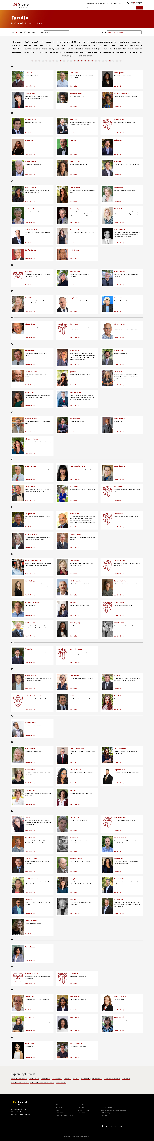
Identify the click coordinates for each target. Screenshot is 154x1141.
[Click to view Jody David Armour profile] (62, 97)
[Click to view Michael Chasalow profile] (18, 236)
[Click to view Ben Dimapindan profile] (107, 278)
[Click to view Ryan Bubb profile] (107, 168)
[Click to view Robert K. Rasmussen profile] (62, 755)
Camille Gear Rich (75, 770)
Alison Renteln (30, 770)
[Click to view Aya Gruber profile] (62, 378)
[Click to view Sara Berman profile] (18, 146)
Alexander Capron (76, 209)
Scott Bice (73, 140)
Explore (126, 8)
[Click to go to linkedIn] (116, 1126)
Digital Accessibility (105, 1112)
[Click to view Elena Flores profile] (62, 329)
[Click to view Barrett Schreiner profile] (107, 844)
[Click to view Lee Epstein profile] (107, 304)
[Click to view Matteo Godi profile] (107, 357)
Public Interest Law (61, 1082)
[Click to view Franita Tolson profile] (18, 953)
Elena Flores (74, 324)
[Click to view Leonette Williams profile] (107, 1003)
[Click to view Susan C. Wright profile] (107, 1023)
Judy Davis (28, 271)
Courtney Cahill (75, 188)
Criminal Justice (45, 1078)
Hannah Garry (74, 350)
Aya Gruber (73, 372)
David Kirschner (119, 466)
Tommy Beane (119, 119)
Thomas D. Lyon (75, 534)
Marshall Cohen (119, 229)
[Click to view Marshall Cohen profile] (107, 236)
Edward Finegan (30, 324)
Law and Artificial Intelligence (112, 1078)
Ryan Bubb (118, 161)
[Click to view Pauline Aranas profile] (18, 100)
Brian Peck (117, 675)
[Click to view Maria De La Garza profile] (62, 278)
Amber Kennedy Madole (33, 560)
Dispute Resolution (57, 1078)
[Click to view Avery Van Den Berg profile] (18, 978)
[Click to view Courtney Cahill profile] (62, 194)
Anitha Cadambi (30, 188)
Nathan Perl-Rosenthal (33, 696)
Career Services (90, 3)
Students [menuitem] (117, 8)
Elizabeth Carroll (120, 209)
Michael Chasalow (31, 229)
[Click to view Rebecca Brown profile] (62, 168)
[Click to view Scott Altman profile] (62, 79)
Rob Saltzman (74, 817)
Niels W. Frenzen (119, 324)
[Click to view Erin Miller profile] (62, 609)
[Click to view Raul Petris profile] (62, 702)
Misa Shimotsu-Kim (31, 879)
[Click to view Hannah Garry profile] (62, 357)
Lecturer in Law (31, 32)
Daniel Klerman (30, 487)
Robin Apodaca (119, 73)
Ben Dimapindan (119, 271)
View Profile (28, 86)
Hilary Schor (74, 838)
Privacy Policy (104, 1105)
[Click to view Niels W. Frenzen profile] (107, 330)
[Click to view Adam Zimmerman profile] (62, 1050)
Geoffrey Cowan (30, 250)
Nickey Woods (74, 1017)
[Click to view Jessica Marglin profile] (107, 565)
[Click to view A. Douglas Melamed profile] (18, 609)
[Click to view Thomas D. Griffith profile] (18, 376)
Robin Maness (74, 560)
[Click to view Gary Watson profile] (18, 1003)
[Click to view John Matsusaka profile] (62, 587)
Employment (81, 1112)
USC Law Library (113, 3)
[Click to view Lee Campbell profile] (18, 215)
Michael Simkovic (120, 879)
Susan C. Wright (119, 1017)
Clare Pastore (74, 675)
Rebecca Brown (75, 161)
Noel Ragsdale (30, 748)
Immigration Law (85, 1078)
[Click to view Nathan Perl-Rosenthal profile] (18, 701)
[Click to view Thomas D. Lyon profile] (62, 541)
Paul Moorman (30, 623)
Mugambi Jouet (119, 418)
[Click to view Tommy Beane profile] (107, 124)
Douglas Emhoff (75, 298)
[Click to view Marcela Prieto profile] (107, 702)
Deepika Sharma (119, 858)
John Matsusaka (75, 581)
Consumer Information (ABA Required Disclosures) (113, 1110)
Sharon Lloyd (118, 514)
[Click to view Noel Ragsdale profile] (18, 755)
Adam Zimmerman (76, 1043)
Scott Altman (74, 73)
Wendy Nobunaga (76, 649)
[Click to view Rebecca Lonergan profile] (18, 541)
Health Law (76, 1078)
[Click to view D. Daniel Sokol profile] (107, 906)
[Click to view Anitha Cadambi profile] (18, 194)
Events (57, 1110)
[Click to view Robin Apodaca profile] (107, 79)
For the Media (59, 1112)
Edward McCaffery (120, 581)
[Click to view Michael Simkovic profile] (107, 885)
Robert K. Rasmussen (77, 748)
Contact (120, 3)
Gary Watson (29, 996)
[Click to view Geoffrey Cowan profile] (18, 254)
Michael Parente (30, 675)
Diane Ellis (28, 298)
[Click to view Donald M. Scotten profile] (18, 865)
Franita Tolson (30, 947)
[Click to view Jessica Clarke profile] (62, 236)
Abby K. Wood (29, 1017)
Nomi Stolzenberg (31, 921)
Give (132, 8)
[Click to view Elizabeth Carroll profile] (107, 215)
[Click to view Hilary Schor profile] (62, 844)
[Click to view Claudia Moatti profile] (107, 607)
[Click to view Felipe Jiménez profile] (62, 425)
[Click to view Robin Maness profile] (62, 567)
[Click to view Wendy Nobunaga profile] (62, 654)
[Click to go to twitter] (111, 1126)
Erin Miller (73, 602)
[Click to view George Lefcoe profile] (18, 519)
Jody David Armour (76, 93)
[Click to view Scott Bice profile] (62, 146)
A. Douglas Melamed (32, 602)
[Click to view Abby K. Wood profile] (18, 1023)
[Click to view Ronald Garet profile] (18, 357)
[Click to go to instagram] (107, 1126)
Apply (139, 8)
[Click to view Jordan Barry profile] (62, 126)
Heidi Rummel (30, 790)
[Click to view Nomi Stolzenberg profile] (18, 927)
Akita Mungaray (75, 623)
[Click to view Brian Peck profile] (107, 682)
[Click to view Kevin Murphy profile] (107, 629)
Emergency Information (84, 1110)
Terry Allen (28, 73)
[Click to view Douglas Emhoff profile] (62, 304)
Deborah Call (118, 188)
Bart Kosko (118, 487)
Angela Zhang (29, 1043)
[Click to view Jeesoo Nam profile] (18, 655)
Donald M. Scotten (31, 858)
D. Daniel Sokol (119, 899)
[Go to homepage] (19, 1103)
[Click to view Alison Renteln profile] (18, 776)
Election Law (67, 1078)
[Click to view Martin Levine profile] (62, 520)
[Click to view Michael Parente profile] (18, 682)
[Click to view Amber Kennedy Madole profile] (18, 567)
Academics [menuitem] (88, 8)
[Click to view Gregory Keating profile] (18, 472)
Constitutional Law (34, 1078)
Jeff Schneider (30, 838)
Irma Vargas (74, 973)
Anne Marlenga (30, 581)
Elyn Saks (28, 817)
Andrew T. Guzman (76, 392)
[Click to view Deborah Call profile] (107, 194)
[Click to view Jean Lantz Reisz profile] (107, 755)
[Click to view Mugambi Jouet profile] (107, 425)
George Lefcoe (30, 514)
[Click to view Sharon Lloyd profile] (107, 519)
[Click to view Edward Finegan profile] (18, 328)
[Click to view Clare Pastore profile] (62, 682)
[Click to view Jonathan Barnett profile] (18, 126)
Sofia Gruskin (118, 372)
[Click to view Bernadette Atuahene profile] (107, 100)
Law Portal (105, 3)
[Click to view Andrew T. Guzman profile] (62, 398)
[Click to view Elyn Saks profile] (18, 824)
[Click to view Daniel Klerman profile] (18, 493)
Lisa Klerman (74, 487)
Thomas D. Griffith (31, 372)
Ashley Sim (73, 879)
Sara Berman (29, 140)
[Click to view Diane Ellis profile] (18, 304)
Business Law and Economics (19, 1078)
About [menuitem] (80, 8)
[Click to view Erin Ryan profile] (62, 797)
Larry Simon (74, 899)
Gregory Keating (30, 466)
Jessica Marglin (119, 560)
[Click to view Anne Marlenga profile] (18, 587)
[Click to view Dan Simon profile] (18, 906)
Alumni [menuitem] (110, 8)
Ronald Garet (29, 350)
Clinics (97, 3)
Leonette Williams (120, 996)
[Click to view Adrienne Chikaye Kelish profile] (62, 472)
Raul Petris (73, 696)
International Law (97, 1078)
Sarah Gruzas (29, 392)
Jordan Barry (74, 119)
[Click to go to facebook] (102, 1126)
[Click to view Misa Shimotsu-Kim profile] (18, 885)
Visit (125, 3)
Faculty (20, 32)
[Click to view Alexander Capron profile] (62, 215)
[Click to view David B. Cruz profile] (62, 254)
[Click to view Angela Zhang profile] (18, 1050)
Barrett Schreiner (120, 838)
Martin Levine (74, 514)
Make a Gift (81, 1105)
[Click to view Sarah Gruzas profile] (18, 399)
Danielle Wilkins (75, 996)
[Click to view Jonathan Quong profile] (18, 728)
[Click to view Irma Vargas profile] (62, 978)
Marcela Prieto (119, 696)
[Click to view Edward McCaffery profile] (107, 588)
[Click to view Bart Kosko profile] (107, 491)
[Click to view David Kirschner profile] (107, 472)
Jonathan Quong (30, 722)
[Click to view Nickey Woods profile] (62, 1023)
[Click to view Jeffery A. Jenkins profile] (18, 425)
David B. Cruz (74, 250)
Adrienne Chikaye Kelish (78, 466)
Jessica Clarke (74, 229)
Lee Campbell (29, 209)
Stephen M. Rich (119, 770)
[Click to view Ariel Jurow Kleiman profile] (18, 446)
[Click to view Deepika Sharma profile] (107, 865)
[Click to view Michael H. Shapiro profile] (62, 865)
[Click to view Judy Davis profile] (18, 276)
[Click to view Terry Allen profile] (18, 79)
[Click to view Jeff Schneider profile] (18, 844)
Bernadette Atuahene (121, 93)
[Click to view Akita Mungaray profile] (62, 629)
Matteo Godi (118, 350)
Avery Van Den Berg (31, 973)
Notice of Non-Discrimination (108, 1107)
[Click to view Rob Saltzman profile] (62, 824)
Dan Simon (28, 899)
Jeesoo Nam (29, 649)
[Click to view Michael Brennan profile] (18, 168)
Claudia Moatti (119, 602)
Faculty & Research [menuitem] (99, 8)
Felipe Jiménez (75, 418)
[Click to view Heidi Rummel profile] (18, 797)
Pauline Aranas (30, 93)
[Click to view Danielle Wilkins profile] (62, 1003)
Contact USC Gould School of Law (64, 1115)
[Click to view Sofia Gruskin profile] (107, 378)
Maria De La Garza (76, 271)
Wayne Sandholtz (120, 817)
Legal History (126, 1078)
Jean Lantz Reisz (120, 748)
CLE (101, 3)
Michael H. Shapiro (76, 858)
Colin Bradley (118, 140)
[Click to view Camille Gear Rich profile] (62, 776)
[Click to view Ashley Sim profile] (62, 885)
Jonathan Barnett (31, 119)
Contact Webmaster (106, 1115)
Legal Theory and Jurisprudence (20, 1082)
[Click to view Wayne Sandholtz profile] (107, 822)
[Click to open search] (128, 3)
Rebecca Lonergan (31, 534)
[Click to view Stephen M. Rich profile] (107, 776)
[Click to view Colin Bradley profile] (107, 147)
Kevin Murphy (119, 623)
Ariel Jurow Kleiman (31, 439)
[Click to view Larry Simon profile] (62, 906)
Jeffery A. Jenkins (31, 418)
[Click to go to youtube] (120, 1126)
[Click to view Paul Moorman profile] (18, 629)
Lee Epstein (118, 298)
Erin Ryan (73, 790)
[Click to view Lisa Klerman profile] (62, 493)
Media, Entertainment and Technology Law (42, 1082)
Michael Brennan (30, 161)
